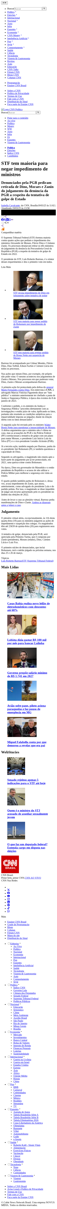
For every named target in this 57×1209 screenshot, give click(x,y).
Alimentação (19, 1148)
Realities (17, 1100)
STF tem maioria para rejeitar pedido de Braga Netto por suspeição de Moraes (30, 355)
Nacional (11, 21)
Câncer (16, 1156)
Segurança (18, 1009)
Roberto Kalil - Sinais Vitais (26, 1145)
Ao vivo (11, 120)
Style (9, 44)
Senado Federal (20, 996)
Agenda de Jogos (21, 1112)
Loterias (17, 1051)
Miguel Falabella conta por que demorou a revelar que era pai (26, 743)
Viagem (17, 1178)
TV (15, 1106)
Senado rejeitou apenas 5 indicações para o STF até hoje (26, 781)
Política (10, 12)
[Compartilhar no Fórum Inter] (2, 229)
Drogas (16, 1158)
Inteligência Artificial (17, 38)
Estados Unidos (20, 1065)
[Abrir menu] (4, 3)
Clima (16, 1012)
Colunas (11, 930)
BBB (15, 1087)
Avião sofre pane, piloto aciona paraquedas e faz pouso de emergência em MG (26, 709)
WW (9, 129)
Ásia (15, 1070)
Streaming (18, 1103)
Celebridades (19, 1092)
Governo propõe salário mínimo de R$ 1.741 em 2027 (27, 674)
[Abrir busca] (44, 8)
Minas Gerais (19, 1026)
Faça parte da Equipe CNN (20, 104)
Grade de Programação (18, 924)
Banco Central (20, 1040)
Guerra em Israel (21, 1062)
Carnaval (17, 1090)
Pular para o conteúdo (17, 118)
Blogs (10, 927)
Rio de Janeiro (20, 1023)
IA (8, 137)
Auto (9, 64)
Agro (9, 23)
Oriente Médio (20, 1076)
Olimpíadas (18, 1125)
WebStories (10, 752)
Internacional (13, 18)
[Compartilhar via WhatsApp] (10, 220)
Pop (9, 41)
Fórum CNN (13, 72)
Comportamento (15, 47)
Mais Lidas (10, 567)
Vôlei (16, 1131)
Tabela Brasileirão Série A (25, 1114)
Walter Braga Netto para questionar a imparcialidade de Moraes (28, 426)
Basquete (17, 1128)
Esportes (11, 29)
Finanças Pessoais (22, 1048)
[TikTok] (8, 908)
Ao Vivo (17, 946)
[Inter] (9, 887)
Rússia (16, 1078)
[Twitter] (8, 890)
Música (16, 1098)
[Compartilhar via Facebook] (2, 220)
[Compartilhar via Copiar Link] (12, 220)
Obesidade (18, 1161)
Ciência (11, 53)
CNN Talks (12, 69)
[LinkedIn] (8, 902)
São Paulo (18, 1020)
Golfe (16, 1136)
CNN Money (13, 35)
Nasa (15, 1167)
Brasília (17, 1029)
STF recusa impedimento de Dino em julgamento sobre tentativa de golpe (31, 294)
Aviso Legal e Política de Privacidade (25, 1189)
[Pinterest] (8, 905)
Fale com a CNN (15, 99)
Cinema (17, 1095)
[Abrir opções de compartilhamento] (6, 223)
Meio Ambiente (20, 1015)
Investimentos (20, 1037)
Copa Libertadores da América (28, 1123)
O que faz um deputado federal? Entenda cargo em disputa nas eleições (27, 848)
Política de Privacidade (18, 93)
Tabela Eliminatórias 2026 (25, 1120)
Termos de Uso (14, 96)
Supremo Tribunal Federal (25, 998)
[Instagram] (8, 899)
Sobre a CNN (14, 90)
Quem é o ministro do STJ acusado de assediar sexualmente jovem (27, 814)
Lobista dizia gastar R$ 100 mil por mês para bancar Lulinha (26, 641)
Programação (13, 82)
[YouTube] (8, 896)
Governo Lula (20, 990)
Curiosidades (19, 1172)
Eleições (11, 15)
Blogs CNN (13, 75)
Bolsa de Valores (21, 1043)
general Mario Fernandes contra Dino (27, 388)
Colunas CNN (14, 77)
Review (11, 61)
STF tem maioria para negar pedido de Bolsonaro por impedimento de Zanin (30, 324)
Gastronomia (19, 1181)
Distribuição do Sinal (17, 101)
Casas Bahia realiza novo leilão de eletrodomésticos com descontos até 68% (28, 607)
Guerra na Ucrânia (22, 1059)
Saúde (10, 50)
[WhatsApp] (8, 911)
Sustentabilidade (21, 1053)
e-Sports (17, 1139)
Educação (12, 66)
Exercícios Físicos (22, 1150)
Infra (9, 26)
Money (10, 126)
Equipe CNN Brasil (16, 85)
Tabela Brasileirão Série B (25, 1117)
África (16, 1073)
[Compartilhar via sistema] (2, 226)
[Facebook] (8, 893)
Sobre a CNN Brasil (17, 1186)
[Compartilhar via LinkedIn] (7, 220)
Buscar (10, 8)
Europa (16, 1067)
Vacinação (18, 1153)
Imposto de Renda (22, 1045)
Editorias (14, 943)
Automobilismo (20, 1134)
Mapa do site (13, 935)
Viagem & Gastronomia (18, 58)
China (16, 1081)
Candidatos (12, 156)
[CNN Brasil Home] (11, 109)
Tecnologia (12, 55)
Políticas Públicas (21, 1001)
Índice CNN (13, 153)
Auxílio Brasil (20, 1018)
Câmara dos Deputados (24, 993)
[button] (28, 771)
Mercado (17, 1034)
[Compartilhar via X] (5, 220)
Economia (12, 32)
